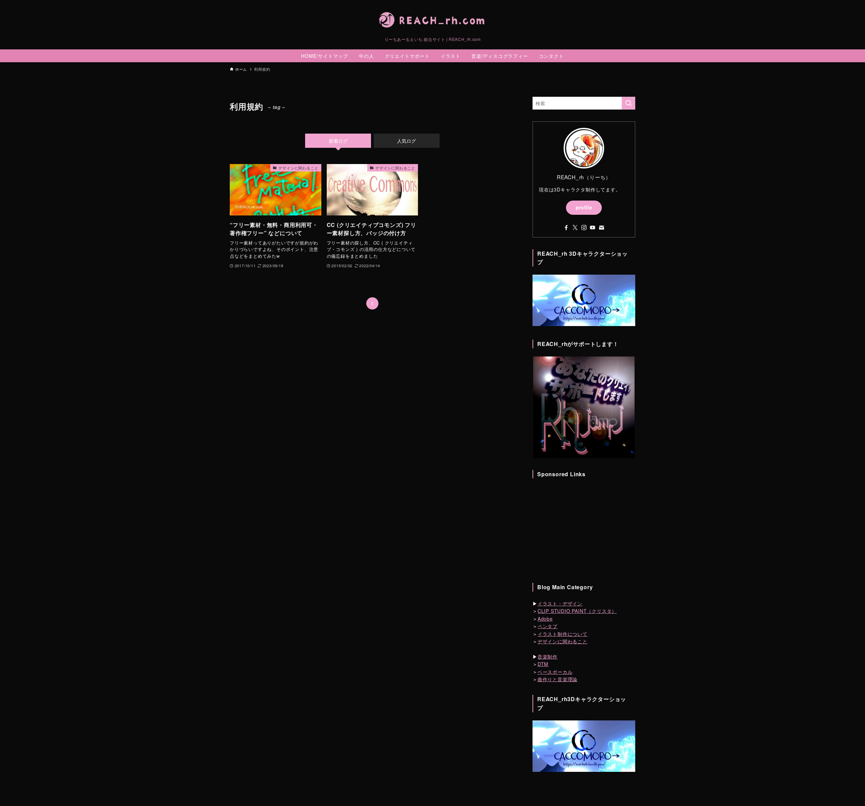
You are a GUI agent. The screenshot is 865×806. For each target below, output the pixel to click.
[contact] (601, 227)
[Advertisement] (584, 528)
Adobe (545, 618)
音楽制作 (548, 656)
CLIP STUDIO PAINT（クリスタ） (577, 610)
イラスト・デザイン (560, 603)
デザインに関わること (563, 641)
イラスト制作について (563, 633)
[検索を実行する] (628, 103)
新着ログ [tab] (338, 140)
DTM (543, 664)
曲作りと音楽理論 (557, 679)
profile (584, 207)
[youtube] (592, 227)
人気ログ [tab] (406, 140)
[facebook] (566, 227)
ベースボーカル (555, 671)
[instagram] (583, 227)
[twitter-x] (575, 227)
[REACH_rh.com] (432, 20)
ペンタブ (548, 626)
